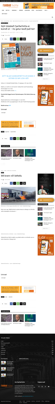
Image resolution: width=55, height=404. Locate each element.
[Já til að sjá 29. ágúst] (18, 153)
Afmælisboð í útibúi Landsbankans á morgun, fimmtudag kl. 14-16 (30, 159)
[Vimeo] (51, 1)
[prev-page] (2, 164)
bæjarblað (7, 131)
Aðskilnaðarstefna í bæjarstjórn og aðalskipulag (11, 369)
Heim (2, 21)
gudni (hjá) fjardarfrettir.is (27, 396)
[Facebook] (45, 1)
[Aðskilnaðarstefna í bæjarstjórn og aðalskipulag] (3, 369)
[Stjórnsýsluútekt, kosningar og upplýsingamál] (3, 362)
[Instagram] (47, 1)
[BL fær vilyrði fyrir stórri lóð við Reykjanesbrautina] (6, 153)
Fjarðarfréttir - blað (8, 21)
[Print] (24, 39)
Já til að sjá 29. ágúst (17, 158)
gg (3, 35)
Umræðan (15, 156)
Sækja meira (45, 78)
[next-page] (4, 164)
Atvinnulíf (3, 156)
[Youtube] (53, 1)
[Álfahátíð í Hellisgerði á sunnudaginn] (40, 74)
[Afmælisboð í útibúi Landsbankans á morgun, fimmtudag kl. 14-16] (30, 153)
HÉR (10, 105)
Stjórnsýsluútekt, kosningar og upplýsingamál (10, 363)
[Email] (21, 39)
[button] (52, 17)
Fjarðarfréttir (13, 131)
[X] (49, 1)
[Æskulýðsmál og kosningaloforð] (3, 375)
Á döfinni (27, 156)
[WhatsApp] (17, 39)
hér (15, 90)
